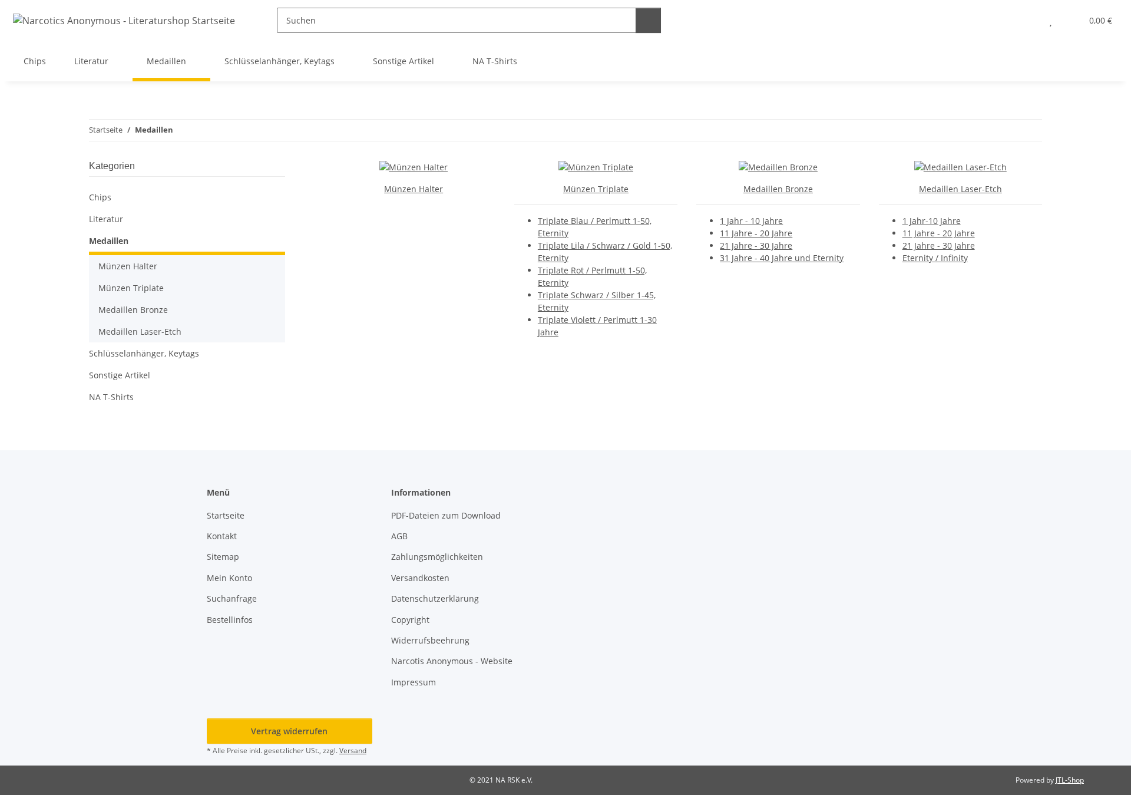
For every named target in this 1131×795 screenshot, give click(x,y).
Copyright (410, 619)
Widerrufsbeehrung (430, 640)
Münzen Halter (413, 188)
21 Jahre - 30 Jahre (756, 245)
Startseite (225, 515)
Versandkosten (420, 577)
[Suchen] (648, 20)
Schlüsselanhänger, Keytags (144, 353)
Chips (100, 197)
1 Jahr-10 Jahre (931, 220)
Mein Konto (229, 577)
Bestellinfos (230, 619)
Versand (352, 750)
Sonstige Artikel (119, 375)
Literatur (106, 219)
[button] (1027, 20)
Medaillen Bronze (778, 188)
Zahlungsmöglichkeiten (437, 556)
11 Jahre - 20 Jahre (756, 233)
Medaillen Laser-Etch (960, 188)
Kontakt (222, 536)
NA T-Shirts (111, 397)
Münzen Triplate (596, 188)
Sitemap (223, 556)
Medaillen (108, 240)
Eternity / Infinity (935, 257)
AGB (399, 536)
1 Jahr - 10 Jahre (751, 220)
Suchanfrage (232, 598)
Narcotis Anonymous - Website (451, 661)
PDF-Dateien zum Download (446, 515)
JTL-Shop (1070, 780)
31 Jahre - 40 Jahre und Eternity (782, 257)
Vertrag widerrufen (289, 731)
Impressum (413, 682)
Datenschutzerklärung (435, 598)
